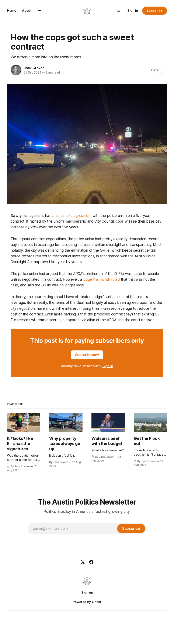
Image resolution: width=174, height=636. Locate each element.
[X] (83, 562)
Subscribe (155, 11)
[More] (39, 10)
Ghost (96, 602)
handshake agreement (73, 215)
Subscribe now (87, 355)
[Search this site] (118, 10)
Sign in (132, 10)
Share (154, 70)
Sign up (87, 592)
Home (11, 10)
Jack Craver (34, 68)
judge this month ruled (101, 279)
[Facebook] (91, 562)
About (26, 10)
